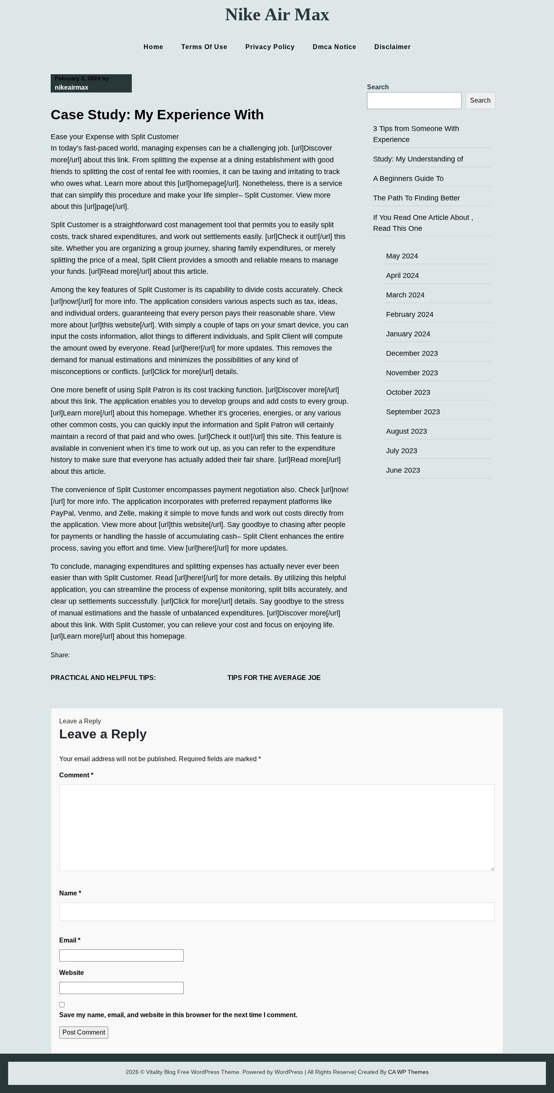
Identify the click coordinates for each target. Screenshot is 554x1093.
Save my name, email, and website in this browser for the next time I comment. (178, 1014)
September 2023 (413, 412)
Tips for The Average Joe (274, 677)
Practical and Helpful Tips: (103, 677)
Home (153, 46)
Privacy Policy (270, 46)
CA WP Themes (408, 1072)
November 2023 (412, 373)
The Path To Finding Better (416, 198)
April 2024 (402, 275)
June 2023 (403, 470)
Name (70, 893)
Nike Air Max (277, 14)
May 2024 (402, 256)
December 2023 (412, 353)
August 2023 (406, 431)
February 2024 (410, 314)
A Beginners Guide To (408, 178)
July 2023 (401, 451)
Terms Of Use (204, 46)
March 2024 (405, 295)
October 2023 (408, 392)
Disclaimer (392, 46)
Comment (76, 775)
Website (71, 972)
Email (69, 940)
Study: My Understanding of (418, 159)
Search (378, 87)
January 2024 (408, 334)
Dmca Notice (334, 46)
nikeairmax (71, 87)
